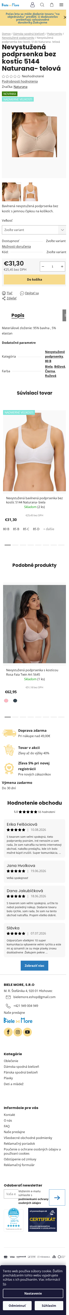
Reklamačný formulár (19, 1165)
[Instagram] (17, 1032)
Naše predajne (14, 1012)
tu (4, 1284)
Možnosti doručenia (16, 246)
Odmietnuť (17, 1306)
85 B (16, 529)
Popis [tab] (18, 315)
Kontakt (9, 1115)
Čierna (50, 371)
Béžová (59, 366)
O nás (8, 1120)
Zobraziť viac (34, 966)
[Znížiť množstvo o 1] (43, 266)
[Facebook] (8, 1032)
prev (4, 441)
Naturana (20, 87)
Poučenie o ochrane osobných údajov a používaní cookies (32, 1151)
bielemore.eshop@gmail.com (34, 997)
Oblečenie (11, 1061)
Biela (49, 366)
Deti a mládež (14, 1084)
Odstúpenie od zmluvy (20, 1159)
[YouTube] (27, 1032)
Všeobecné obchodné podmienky (28, 1138)
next (65, 441)
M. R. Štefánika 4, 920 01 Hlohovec (28, 991)
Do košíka (34, 279)
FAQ (7, 1126)
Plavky (8, 1078)
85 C (26, 529)
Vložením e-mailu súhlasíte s (33, 1197)
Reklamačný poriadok (19, 1143)
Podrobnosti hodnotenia (20, 81)
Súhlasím (49, 1306)
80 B (48, 361)
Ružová (50, 376)
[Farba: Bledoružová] (6, 701)
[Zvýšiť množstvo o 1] (62, 266)
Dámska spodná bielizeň (21, 1067)
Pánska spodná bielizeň (21, 1072)
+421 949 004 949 (25, 1006)
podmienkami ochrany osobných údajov (33, 1201)
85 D (36, 529)
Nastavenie (33, 1293)
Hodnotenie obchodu (34, 803)
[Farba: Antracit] (14, 701)
